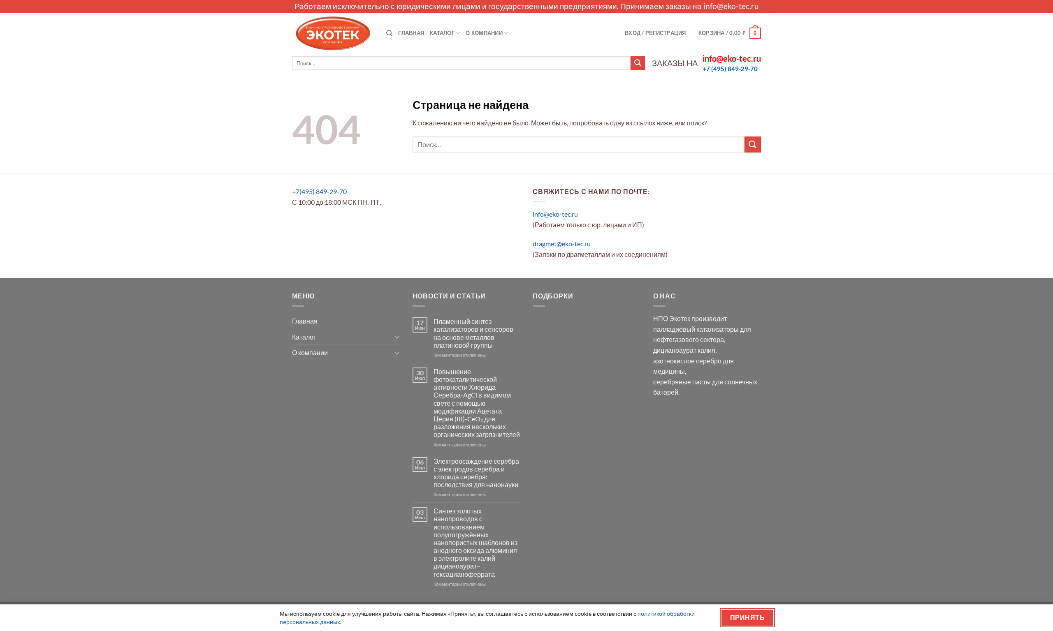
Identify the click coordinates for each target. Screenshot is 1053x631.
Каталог (442, 33)
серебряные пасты (682, 382)
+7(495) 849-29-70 (319, 191)
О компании (484, 33)
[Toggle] (397, 337)
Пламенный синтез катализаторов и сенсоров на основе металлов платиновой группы (473, 333)
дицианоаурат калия (684, 350)
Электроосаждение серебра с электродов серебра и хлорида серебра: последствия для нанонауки (476, 473)
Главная (411, 33)
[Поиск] (389, 33)
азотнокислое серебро (687, 361)
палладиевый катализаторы (696, 329)
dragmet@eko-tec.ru (562, 243)
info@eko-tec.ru (731, 6)
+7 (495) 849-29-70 (730, 68)
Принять (747, 617)
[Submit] (638, 63)
